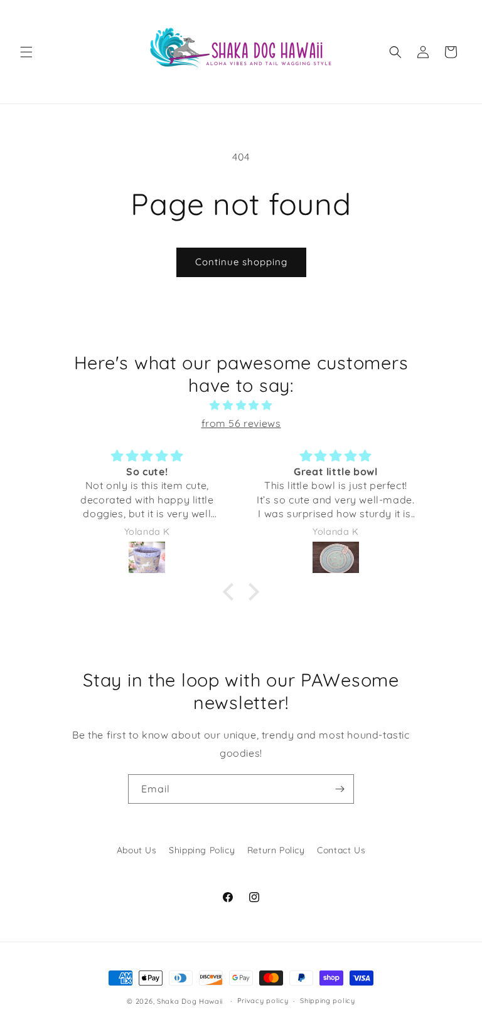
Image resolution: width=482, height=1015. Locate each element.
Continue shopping (241, 262)
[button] (26, 52)
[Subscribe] (339, 789)
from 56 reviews (241, 423)
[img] (240, 405)
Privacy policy (263, 1000)
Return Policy (276, 850)
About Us (137, 850)
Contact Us (341, 850)
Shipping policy (327, 1000)
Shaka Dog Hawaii (190, 1001)
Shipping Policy (202, 850)
